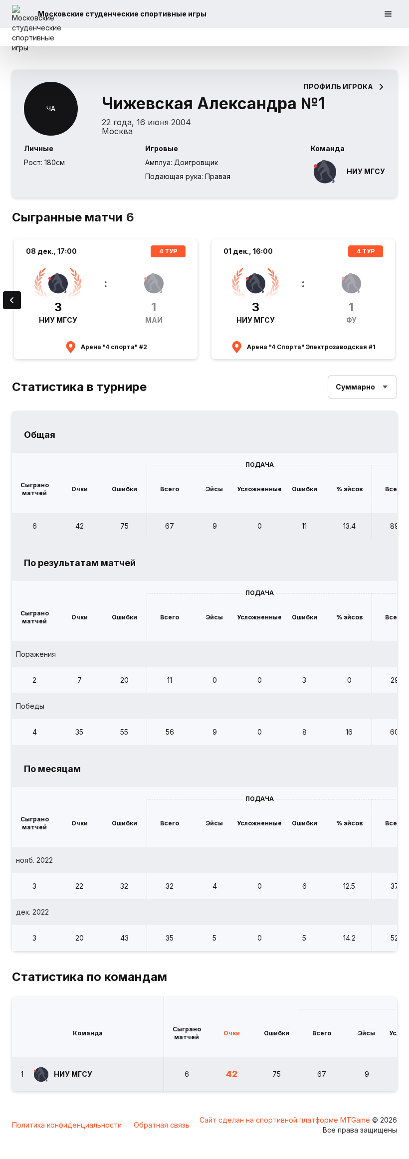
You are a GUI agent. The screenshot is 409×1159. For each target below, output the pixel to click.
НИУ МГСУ (366, 171)
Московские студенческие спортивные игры (122, 13)
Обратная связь (162, 1125)
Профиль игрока (338, 86)
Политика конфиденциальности (67, 1125)
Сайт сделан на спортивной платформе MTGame (286, 1120)
